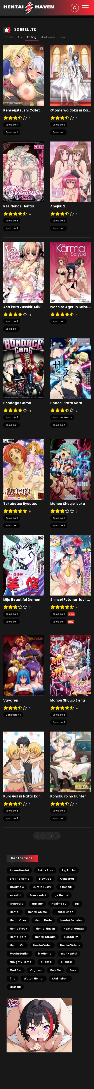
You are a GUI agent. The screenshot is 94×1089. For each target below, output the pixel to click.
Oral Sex (15, 970)
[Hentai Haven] (28, 7)
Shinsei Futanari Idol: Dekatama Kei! (70, 600)
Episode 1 (58, 132)
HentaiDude (43, 920)
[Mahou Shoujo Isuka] (70, 469)
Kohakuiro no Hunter (68, 796)
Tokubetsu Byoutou (20, 504)
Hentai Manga (74, 928)
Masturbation (19, 953)
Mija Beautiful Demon (21, 600)
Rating (31, 37)
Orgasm (36, 970)
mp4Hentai (69, 953)
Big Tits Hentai (20, 878)
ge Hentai (61, 895)
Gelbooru (16, 903)
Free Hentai (38, 895)
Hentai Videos (70, 945)
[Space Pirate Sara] (70, 368)
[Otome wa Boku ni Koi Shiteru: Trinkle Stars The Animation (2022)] (70, 75)
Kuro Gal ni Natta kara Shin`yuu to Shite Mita (23, 796)
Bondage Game (17, 403)
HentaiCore (18, 920)
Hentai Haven (45, 928)
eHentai (15, 895)
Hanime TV (58, 903)
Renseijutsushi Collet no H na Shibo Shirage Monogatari (23, 110)
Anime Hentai (19, 870)
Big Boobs (69, 870)
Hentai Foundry (71, 920)
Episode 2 (58, 124)
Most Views (48, 37)
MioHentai (45, 953)
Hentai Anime (37, 912)
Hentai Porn (18, 937)
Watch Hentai (33, 978)
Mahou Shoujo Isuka (67, 504)
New (62, 37)
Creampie (17, 887)
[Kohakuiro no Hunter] (70, 761)
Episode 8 (11, 810)
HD (77, 903)
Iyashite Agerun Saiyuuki (70, 307)
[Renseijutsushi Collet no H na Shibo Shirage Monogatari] (23, 75)
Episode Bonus (62, 417)
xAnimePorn (60, 978)
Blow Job (45, 878)
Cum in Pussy (42, 887)
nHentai (46, 962)
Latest (9, 37)
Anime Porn (45, 870)
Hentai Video (42, 945)
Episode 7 (11, 818)
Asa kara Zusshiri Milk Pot (23, 307)
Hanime (37, 903)
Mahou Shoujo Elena (67, 700)
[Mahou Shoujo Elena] (70, 665)
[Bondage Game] (23, 368)
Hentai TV (71, 937)
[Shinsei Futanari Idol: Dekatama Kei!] (70, 565)
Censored (67, 878)
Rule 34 (55, 970)
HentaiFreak (18, 928)
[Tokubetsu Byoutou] (23, 469)
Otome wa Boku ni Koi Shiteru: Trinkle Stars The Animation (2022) (70, 110)
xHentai (15, 987)
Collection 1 (13, 714)
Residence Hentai (18, 206)
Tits (12, 978)
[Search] (75, 8)
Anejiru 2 (57, 206)
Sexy (73, 970)
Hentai (14, 912)
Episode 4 (11, 124)
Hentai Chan (64, 912)
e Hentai (65, 887)
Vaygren (10, 700)
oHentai (66, 962)
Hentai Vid (17, 945)
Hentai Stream (45, 937)
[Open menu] (85, 7)
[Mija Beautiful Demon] (23, 565)
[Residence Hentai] (23, 171)
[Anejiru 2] (70, 171)
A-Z (20, 37)
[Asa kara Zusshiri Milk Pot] (23, 272)
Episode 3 (11, 132)
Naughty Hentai (21, 962)
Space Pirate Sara (66, 403)
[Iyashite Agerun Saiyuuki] (70, 272)
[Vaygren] (23, 665)
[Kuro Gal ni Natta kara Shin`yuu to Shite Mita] (23, 761)
